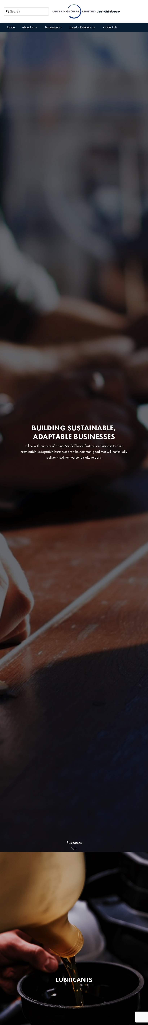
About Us (27, 27)
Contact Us (110, 27)
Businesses (51, 27)
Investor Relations (80, 27)
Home (11, 27)
